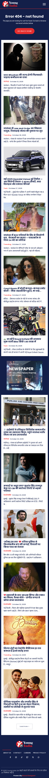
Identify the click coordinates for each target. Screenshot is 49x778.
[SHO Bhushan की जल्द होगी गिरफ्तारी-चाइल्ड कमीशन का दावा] (24, 56)
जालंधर (6, 82)
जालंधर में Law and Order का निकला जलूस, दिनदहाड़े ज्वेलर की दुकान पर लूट (23, 129)
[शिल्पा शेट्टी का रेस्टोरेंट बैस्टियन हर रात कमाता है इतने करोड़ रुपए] (24, 630)
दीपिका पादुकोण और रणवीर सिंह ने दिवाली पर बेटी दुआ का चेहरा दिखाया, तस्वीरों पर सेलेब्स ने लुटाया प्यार (22, 704)
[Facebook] (10, 757)
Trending (7, 135)
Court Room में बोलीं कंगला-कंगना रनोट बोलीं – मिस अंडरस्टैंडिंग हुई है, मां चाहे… (24, 289)
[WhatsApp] (38, 757)
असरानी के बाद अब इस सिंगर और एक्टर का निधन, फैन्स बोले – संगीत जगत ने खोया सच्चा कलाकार (24, 598)
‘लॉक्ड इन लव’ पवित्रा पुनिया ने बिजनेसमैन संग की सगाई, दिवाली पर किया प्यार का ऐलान (22, 544)
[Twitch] (27, 757)
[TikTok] (22, 757)
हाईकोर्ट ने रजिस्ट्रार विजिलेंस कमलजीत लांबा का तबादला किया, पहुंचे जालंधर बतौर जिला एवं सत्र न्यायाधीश (24, 432)
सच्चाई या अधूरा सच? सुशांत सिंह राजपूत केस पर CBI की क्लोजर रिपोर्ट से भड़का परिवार (23, 488)
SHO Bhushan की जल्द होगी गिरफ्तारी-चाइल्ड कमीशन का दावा (23, 76)
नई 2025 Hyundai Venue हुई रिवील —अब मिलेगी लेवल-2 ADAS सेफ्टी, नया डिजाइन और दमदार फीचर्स (23, 182)
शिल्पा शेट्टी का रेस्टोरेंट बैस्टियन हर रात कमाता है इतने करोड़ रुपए (22, 649)
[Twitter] (33, 757)
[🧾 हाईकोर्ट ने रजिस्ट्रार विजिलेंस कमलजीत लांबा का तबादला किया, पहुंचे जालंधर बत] (24, 411)
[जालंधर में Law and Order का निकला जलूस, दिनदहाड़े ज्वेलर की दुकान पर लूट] (24, 110)
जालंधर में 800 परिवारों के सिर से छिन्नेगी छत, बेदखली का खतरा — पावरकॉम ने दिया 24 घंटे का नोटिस (24, 238)
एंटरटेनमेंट (7, 495)
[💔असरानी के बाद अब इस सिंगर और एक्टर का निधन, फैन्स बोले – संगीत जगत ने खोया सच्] (24, 576)
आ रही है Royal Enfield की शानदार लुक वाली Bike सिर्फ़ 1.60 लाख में (22, 340)
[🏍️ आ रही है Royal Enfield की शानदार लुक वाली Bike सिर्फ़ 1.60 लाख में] (24, 321)
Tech (6, 188)
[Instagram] (16, 757)
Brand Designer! (29, 775)
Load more (24, 726)
